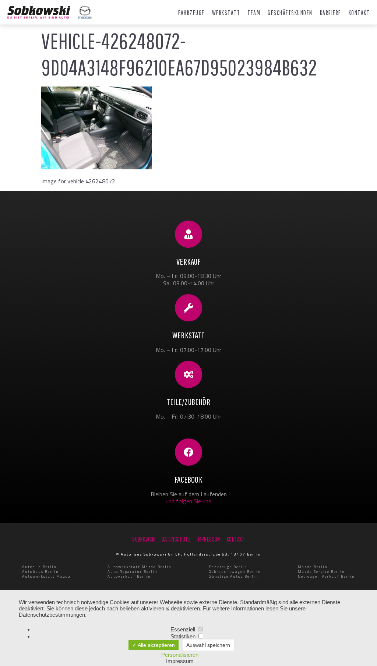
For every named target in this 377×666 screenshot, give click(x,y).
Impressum (180, 661)
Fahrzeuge (191, 13)
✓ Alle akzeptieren (153, 645)
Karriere (330, 13)
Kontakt (359, 13)
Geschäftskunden (290, 13)
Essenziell (183, 629)
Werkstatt (226, 13)
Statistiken (183, 636)
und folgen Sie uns (188, 501)
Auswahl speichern (208, 645)
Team (253, 13)
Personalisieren (179, 655)
